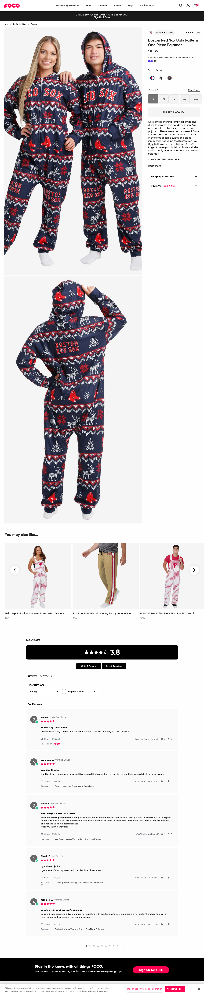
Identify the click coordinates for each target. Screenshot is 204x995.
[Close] (198, 988)
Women (102, 5)
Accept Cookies (174, 989)
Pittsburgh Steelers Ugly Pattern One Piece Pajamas (79, 883)
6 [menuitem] (106, 946)
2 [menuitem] (90, 946)
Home (117, 5)
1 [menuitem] (86, 946)
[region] (102, 989)
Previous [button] (14, 570)
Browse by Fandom (67, 5)
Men (88, 5)
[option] (102, 16)
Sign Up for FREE (151, 970)
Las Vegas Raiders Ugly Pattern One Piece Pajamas (79, 839)
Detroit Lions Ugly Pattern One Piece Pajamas (76, 786)
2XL (196, 98)
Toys (130, 5)
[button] (46, 738)
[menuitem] (67, 5)
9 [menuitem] (117, 946)
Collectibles (147, 5)
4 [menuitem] (98, 946)
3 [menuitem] (94, 946)
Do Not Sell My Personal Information (144, 989)
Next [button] (194, 570)
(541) (198, 33)
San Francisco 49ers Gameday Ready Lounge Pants (103, 613)
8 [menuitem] (113, 946)
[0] (194, 5)
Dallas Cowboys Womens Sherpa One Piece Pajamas (79, 929)
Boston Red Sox (164, 32)
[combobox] (45, 691)
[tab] (88, 666)
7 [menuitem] (109, 946)
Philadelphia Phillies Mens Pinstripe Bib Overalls (168, 613)
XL (184, 98)
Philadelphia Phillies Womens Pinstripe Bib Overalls (34, 613)
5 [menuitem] (102, 946)
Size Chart (194, 90)
